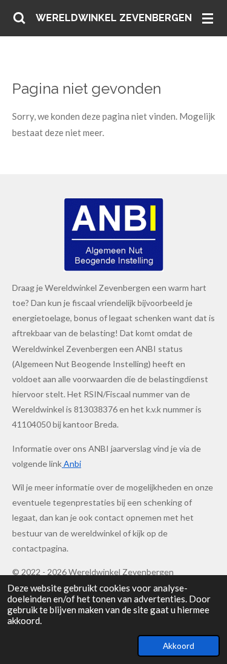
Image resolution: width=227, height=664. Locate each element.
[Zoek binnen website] (19, 18)
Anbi (71, 463)
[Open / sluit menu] (207, 18)
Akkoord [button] (178, 646)
